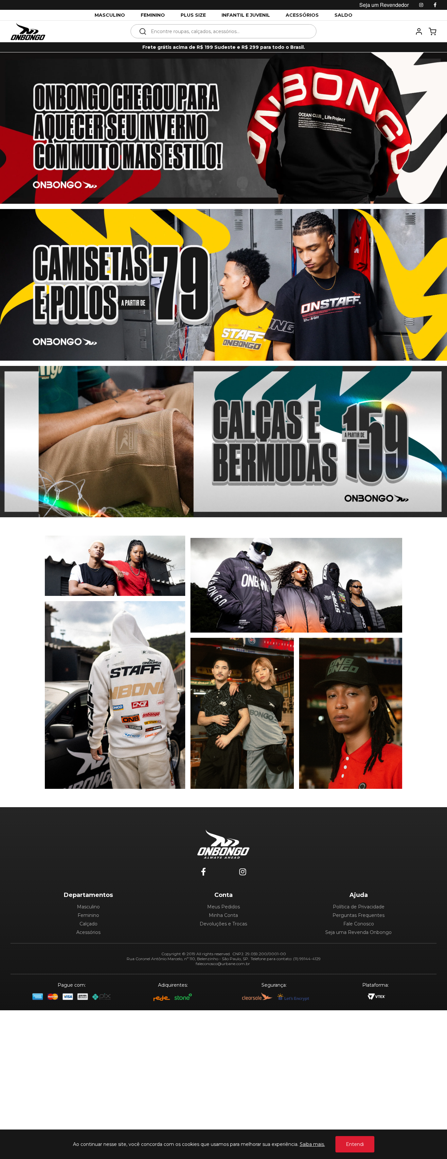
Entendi (355, 1144)
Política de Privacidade (358, 907)
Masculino (88, 907)
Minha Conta (223, 915)
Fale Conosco (358, 924)
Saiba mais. (312, 1144)
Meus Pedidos (223, 907)
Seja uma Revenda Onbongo (358, 932)
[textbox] (228, 31)
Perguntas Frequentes (358, 915)
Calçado (89, 924)
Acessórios (88, 932)
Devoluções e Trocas (223, 924)
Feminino (88, 915)
